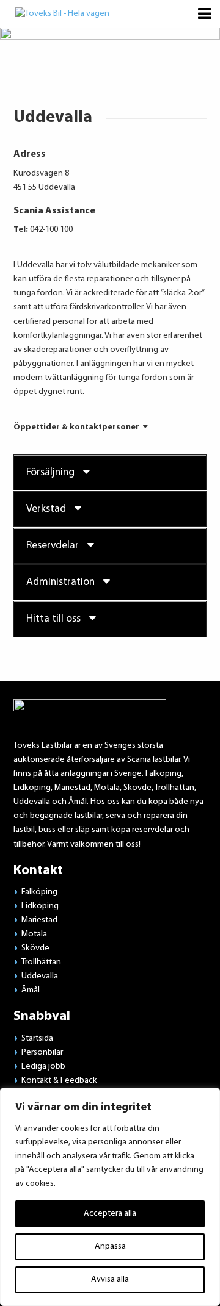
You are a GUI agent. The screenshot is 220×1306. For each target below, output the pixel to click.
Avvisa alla (110, 1279)
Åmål (30, 990)
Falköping (39, 892)
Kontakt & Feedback (59, 1080)
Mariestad (39, 920)
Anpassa (110, 1246)
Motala (34, 934)
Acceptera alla (110, 1213)
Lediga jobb (43, 1066)
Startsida (37, 1038)
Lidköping (40, 906)
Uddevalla (39, 976)
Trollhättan (41, 962)
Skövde (35, 948)
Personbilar (42, 1052)
